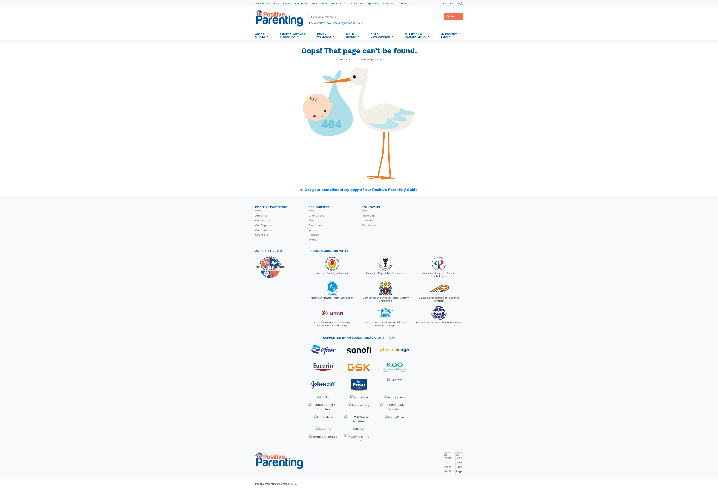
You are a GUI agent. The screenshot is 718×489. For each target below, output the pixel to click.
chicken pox (323, 23)
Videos (313, 229)
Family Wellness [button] (324, 35)
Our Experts (337, 3)
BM (452, 3)
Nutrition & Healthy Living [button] (416, 35)
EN (445, 3)
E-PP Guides (262, 3)
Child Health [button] (351, 35)
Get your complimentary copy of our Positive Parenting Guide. (361, 189)
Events (287, 3)
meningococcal (344, 23)
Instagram (368, 220)
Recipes (314, 234)
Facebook (368, 215)
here (378, 59)
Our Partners (356, 3)
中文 (460, 3)
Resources (301, 3)
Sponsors (373, 3)
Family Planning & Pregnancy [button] (293, 35)
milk (360, 23)
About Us (388, 3)
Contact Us (405, 3)
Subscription (319, 3)
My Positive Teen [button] (449, 35)
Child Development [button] (381, 35)
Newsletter (369, 225)
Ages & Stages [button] (260, 35)
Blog (276, 3)
